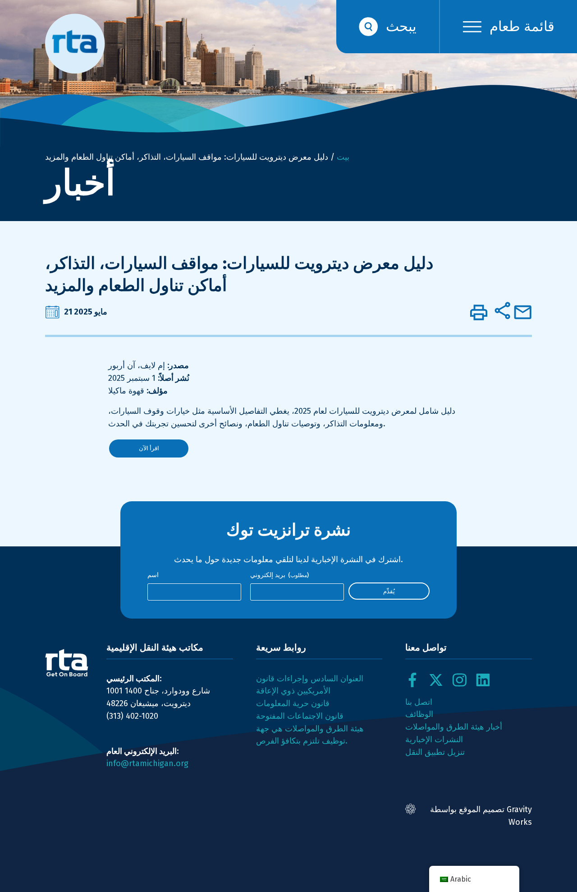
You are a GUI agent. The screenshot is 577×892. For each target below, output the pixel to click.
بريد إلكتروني (279, 575)
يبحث (401, 26)
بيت (343, 157)
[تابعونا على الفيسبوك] (412, 680)
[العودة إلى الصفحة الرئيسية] (66, 662)
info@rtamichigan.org (147, 763)
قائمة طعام (522, 26)
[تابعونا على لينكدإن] (483, 680)
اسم (153, 575)
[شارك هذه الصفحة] (502, 310)
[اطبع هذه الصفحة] (478, 312)
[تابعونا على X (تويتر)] (436, 680)
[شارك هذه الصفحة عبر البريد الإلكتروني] (523, 312)
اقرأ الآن (149, 448)
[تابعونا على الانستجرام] (459, 680)
